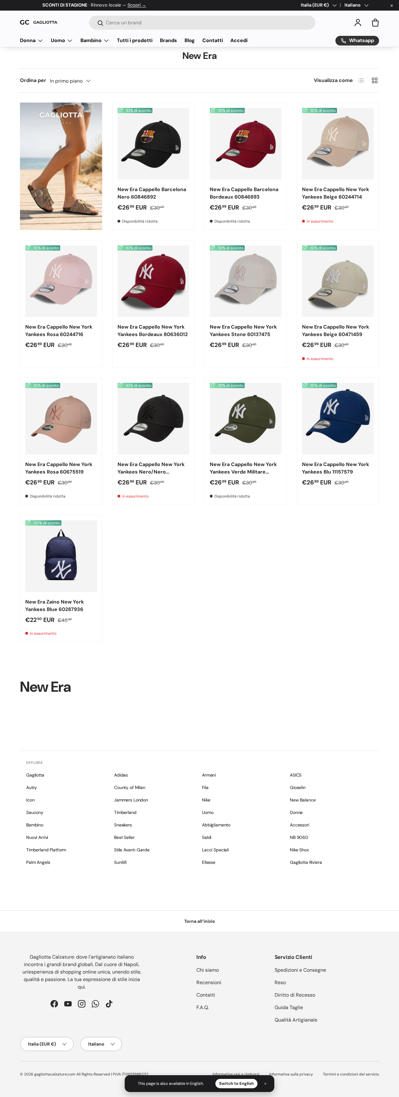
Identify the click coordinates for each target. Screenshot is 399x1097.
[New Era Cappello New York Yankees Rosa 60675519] (61, 419)
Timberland (125, 812)
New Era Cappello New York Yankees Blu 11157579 (335, 468)
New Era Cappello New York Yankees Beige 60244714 (335, 193)
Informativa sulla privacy (291, 1074)
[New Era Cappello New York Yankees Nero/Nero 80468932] (153, 419)
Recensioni (208, 982)
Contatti (212, 40)
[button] (375, 22)
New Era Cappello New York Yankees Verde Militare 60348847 (243, 472)
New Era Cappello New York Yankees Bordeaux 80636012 (153, 331)
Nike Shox (299, 850)
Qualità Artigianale (296, 1020)
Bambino (91, 40)
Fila (205, 787)
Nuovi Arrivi (37, 837)
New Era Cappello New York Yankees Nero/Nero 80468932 (151, 472)
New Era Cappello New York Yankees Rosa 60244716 (58, 331)
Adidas (121, 775)
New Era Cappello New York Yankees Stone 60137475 (243, 331)
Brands (168, 40)
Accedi (239, 40)
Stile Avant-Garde (132, 850)
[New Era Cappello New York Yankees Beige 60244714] (338, 144)
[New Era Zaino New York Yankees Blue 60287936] (61, 556)
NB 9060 (299, 837)
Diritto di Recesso (295, 995)
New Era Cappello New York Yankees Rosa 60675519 (58, 468)
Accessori (299, 825)
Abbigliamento (216, 825)
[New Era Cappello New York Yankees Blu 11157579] (338, 419)
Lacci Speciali (215, 850)
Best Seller (124, 837)
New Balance (302, 800)
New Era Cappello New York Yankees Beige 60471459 (335, 331)
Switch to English (236, 1083)
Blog (190, 40)
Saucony (34, 812)
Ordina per (33, 80)
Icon (30, 800)
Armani (209, 775)
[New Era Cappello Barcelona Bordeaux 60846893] (245, 144)
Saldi (206, 837)
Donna (28, 40)
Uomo (58, 40)
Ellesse (208, 862)
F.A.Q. (202, 1007)
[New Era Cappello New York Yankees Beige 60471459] (338, 281)
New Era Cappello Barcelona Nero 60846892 (152, 193)
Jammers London (131, 800)
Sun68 (120, 862)
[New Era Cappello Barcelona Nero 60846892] (153, 144)
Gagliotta (35, 775)
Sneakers (123, 825)
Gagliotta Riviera (306, 862)
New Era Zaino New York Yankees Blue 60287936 (54, 606)
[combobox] (202, 23)
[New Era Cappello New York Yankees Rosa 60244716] (61, 281)
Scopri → (136, 5)
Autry (31, 787)
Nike (206, 800)
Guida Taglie (289, 1007)
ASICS (295, 775)
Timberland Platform (46, 850)
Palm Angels (38, 862)
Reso (280, 982)
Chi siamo (207, 970)
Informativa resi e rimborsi (236, 1074)
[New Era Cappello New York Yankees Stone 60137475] (245, 281)
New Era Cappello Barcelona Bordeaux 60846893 (244, 193)
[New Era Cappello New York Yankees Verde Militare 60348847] (245, 419)
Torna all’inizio (199, 921)
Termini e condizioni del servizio (351, 1074)
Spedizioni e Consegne (300, 970)
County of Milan (129, 787)
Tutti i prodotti (134, 40)
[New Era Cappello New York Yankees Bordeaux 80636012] (153, 281)
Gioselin (297, 787)
